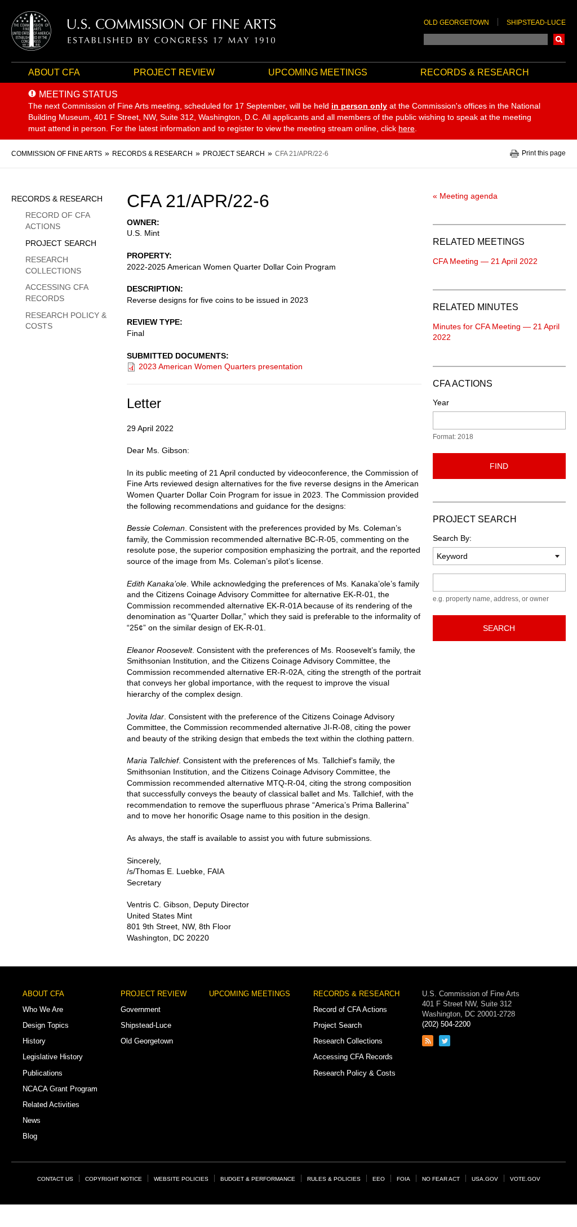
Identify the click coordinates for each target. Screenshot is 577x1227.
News (32, 1120)
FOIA (403, 1179)
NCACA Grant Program (60, 1089)
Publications (43, 1073)
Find (499, 466)
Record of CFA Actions (57, 221)
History (34, 1041)
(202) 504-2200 (446, 1024)
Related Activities (51, 1104)
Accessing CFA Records (56, 293)
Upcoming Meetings (317, 72)
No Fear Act (441, 1179)
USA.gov (485, 1179)
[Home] (143, 31)
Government (141, 1009)
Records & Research (474, 72)
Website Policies (181, 1179)
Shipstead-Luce (536, 22)
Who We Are (43, 1009)
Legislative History (53, 1057)
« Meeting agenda (465, 195)
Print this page (544, 153)
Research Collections (53, 265)
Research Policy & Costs (65, 321)
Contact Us (55, 1179)
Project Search (60, 243)
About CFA (54, 72)
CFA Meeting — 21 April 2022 (485, 261)
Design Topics (46, 1025)
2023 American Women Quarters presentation (221, 366)
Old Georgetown (456, 22)
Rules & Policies (334, 1179)
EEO (378, 1179)
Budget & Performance (257, 1179)
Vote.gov (525, 1179)
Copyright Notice (113, 1179)
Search (559, 39)
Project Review (174, 72)
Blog (30, 1136)
